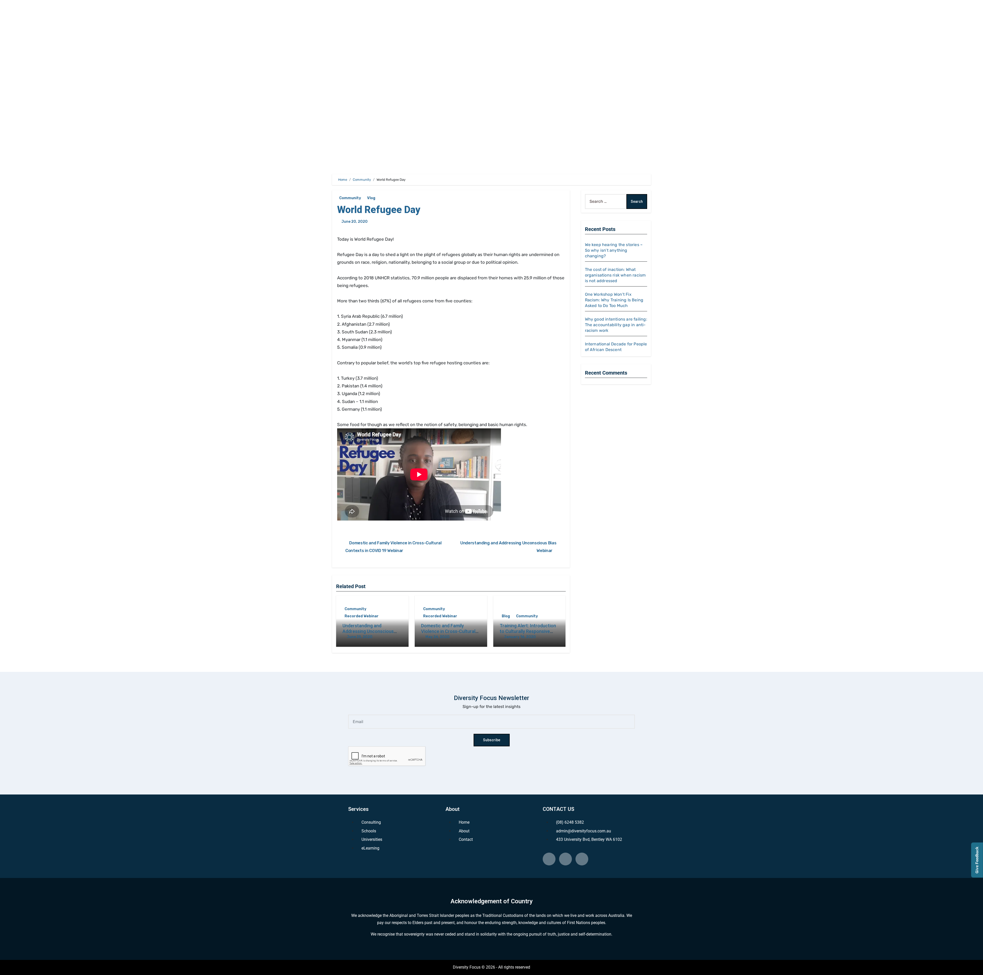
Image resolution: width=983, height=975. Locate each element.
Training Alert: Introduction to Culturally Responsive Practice (528, 631)
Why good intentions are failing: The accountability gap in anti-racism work (616, 325)
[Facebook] (565, 859)
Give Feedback (977, 859)
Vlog (371, 198)
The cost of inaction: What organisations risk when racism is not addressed (615, 275)
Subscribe (491, 740)
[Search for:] (606, 201)
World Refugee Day (378, 209)
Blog (506, 616)
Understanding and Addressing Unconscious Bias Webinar (368, 631)
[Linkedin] (549, 859)
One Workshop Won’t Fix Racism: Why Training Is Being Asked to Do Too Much (614, 300)
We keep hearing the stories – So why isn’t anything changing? (614, 250)
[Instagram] (581, 859)
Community (350, 198)
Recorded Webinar (362, 616)
